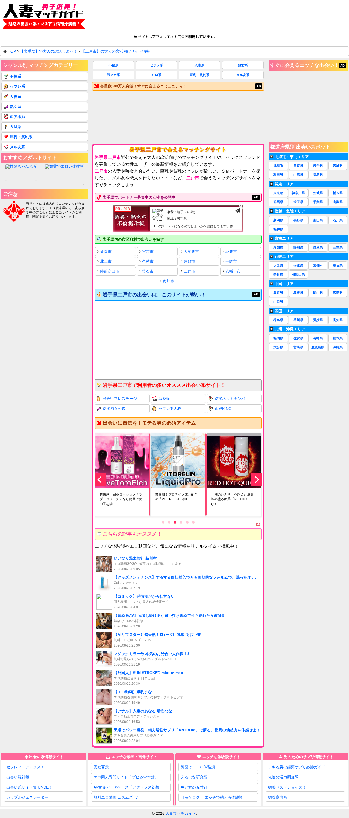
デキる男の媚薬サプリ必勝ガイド (296, 767)
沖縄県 (338, 347)
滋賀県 (338, 265)
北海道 (278, 166)
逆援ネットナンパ (230, 398)
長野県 (298, 220)
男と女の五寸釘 (194, 787)
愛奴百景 (101, 767)
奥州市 (168, 281)
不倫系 (113, 65)
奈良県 (278, 274)
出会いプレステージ (120, 398)
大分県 (278, 347)
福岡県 (278, 338)
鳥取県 (278, 293)
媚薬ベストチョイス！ (287, 787)
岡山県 (318, 293)
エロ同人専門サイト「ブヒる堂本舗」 (126, 777)
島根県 (298, 293)
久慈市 (148, 261)
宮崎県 (298, 347)
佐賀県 (298, 338)
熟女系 (243, 65)
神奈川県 (298, 193)
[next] (256, 479)
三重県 (338, 247)
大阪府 (278, 265)
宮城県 (338, 166)
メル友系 (242, 75)
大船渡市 (191, 251)
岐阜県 (318, 247)
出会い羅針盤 (17, 777)
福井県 (278, 229)
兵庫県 (298, 265)
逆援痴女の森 (114, 408)
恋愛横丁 (166, 398)
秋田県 (278, 175)
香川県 (298, 320)
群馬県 (278, 202)
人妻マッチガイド (181, 813)
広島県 (338, 293)
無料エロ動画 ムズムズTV (116, 797)
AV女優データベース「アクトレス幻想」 (128, 787)
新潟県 (278, 220)
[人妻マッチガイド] (44, 17)
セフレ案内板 (169, 408)
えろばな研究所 (194, 777)
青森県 (298, 166)
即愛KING (223, 408)
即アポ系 (113, 75)
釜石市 (148, 271)
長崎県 (318, 338)
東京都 (278, 193)
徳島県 (278, 320)
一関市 (231, 261)
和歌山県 (298, 274)
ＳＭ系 (156, 75)
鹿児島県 (317, 347)
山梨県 (338, 202)
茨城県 (318, 193)
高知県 (338, 320)
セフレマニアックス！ (25, 767)
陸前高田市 (109, 271)
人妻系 (199, 65)
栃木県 (338, 193)
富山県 (318, 220)
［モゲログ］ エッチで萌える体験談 (212, 797)
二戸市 (189, 271)
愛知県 (278, 247)
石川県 (338, 220)
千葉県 (318, 202)
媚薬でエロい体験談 (198, 767)
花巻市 (231, 251)
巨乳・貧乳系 (199, 75)
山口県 (278, 302)
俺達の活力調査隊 (283, 777)
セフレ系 (156, 65)
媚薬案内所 (277, 797)
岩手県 (318, 166)
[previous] (100, 479)
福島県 (318, 175)
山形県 (298, 175)
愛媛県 (318, 320)
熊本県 (338, 338)
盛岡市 (106, 251)
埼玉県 (298, 202)
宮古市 (148, 251)
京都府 (318, 265)
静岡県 (298, 247)
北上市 (106, 261)
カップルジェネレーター (27, 797)
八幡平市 (233, 271)
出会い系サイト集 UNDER (28, 787)
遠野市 (189, 261)
